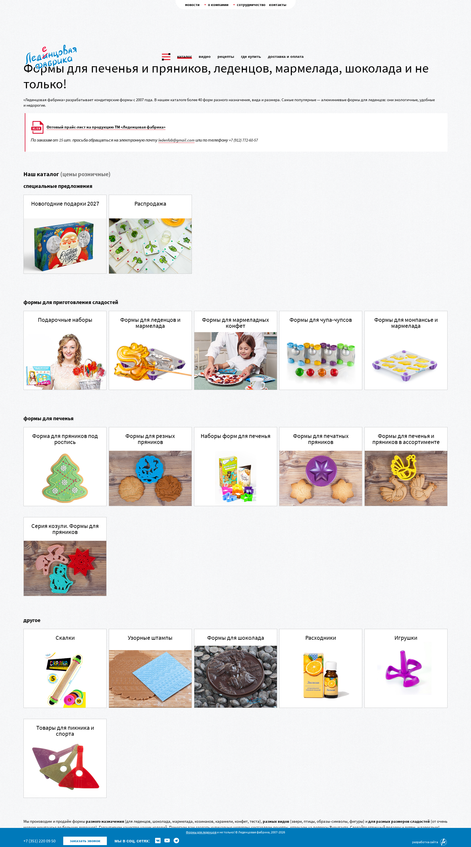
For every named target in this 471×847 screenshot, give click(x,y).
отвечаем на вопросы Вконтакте (319, 827)
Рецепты (226, 56)
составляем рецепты (269, 827)
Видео (205, 56)
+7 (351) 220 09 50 (39, 840)
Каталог (184, 56)
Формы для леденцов (201, 832)
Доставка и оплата (286, 56)
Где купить (251, 56)
